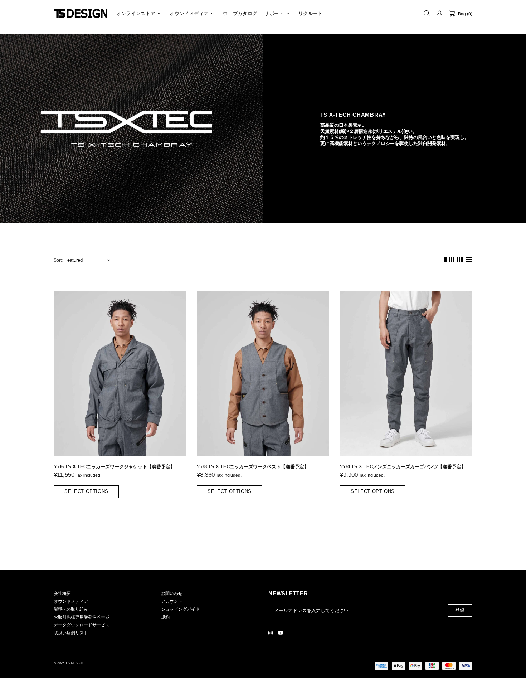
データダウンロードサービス (81, 625)
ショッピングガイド (180, 609)
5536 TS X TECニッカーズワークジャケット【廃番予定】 (114, 466)
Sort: (58, 260)
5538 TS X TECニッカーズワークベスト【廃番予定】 (253, 466)
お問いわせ (171, 593)
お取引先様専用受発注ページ (81, 617)
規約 (165, 617)
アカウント (171, 601)
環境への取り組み (71, 609)
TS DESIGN (80, 13)
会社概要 (62, 593)
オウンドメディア (71, 601)
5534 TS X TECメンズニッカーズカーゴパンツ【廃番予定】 (403, 466)
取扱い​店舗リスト (71, 632)
